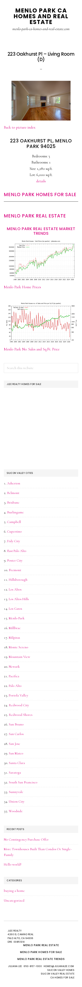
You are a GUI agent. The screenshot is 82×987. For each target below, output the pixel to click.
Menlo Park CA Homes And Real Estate (41, 16)
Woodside (16, 811)
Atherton (13, 483)
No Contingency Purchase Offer (26, 839)
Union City (16, 801)
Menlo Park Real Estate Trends (41, 959)
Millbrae (15, 628)
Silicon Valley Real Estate (57, 973)
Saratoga (15, 772)
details (41, 181)
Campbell (14, 522)
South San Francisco (23, 782)
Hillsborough (18, 579)
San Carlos (16, 734)
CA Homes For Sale (62, 977)
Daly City (13, 541)
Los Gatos (15, 608)
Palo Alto (15, 686)
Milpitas (14, 637)
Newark (14, 666)
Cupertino (14, 531)
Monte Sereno (18, 647)
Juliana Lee (15, 966)
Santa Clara (17, 763)
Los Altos (15, 589)
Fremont (15, 570)
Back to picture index (19, 127)
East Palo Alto (16, 551)
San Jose (14, 744)
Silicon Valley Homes (60, 970)
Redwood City (19, 705)
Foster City (15, 560)
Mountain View (19, 657)
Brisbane (13, 502)
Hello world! (12, 864)
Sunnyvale (16, 792)
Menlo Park (16, 618)
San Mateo (16, 753)
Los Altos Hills (19, 599)
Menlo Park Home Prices (22, 287)
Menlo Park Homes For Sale (40, 194)
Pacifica (14, 676)
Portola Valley (18, 695)
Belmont (13, 493)
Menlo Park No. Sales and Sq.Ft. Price (31, 349)
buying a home (14, 891)
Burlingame (15, 512)
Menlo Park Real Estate (35, 216)
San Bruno (16, 724)
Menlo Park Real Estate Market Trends (41, 231)
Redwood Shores (20, 715)
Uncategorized (14, 900)
